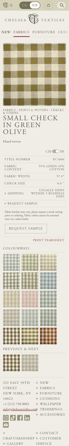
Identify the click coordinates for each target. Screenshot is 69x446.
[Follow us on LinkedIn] (27, 418)
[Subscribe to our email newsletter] (6, 425)
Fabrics (21, 32)
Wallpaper (50, 404)
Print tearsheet (48, 240)
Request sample (26, 228)
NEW (6, 32)
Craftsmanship (18, 438)
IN (62, 151)
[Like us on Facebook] (20, 418)
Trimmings (51, 409)
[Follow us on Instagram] (6, 418)
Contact (49, 433)
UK (25, 5)
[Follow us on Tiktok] (13, 418)
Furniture (43, 32)
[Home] (34, 20)
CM (48, 151)
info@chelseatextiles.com (20, 409)
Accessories (52, 415)
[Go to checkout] (48, 5)
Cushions (50, 399)
